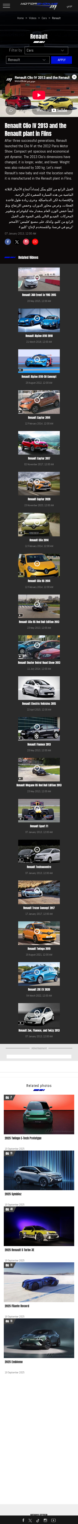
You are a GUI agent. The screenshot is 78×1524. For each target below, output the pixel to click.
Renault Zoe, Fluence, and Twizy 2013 (39, 1030)
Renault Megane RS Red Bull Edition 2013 (39, 785)
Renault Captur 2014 (39, 418)
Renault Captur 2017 (39, 458)
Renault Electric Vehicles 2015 (39, 704)
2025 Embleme (14, 1362)
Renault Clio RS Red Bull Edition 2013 (39, 622)
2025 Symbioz (13, 1194)
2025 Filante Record (17, 1306)
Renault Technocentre (39, 867)
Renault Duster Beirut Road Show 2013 (39, 663)
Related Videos (28, 257)
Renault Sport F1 (39, 826)
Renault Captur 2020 (39, 499)
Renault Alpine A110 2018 (39, 336)
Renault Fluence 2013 (39, 744)
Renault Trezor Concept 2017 (39, 908)
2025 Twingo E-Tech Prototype (23, 1138)
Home (20, 18)
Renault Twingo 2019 (39, 949)
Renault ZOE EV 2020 (39, 989)
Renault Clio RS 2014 (39, 581)
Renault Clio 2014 (39, 540)
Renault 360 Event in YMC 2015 (39, 295)
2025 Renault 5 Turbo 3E (19, 1250)
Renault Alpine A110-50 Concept (39, 377)
